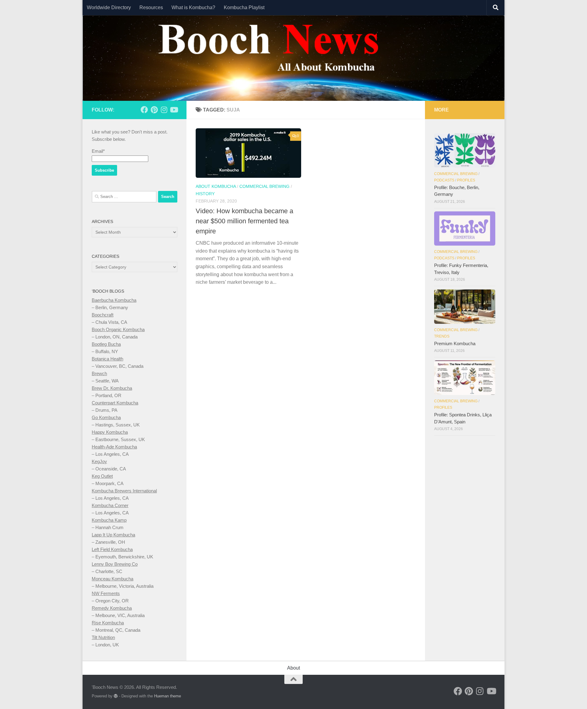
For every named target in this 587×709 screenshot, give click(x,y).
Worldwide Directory (109, 7)
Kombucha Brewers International (124, 490)
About (293, 668)
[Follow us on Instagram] (164, 109)
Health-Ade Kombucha (114, 446)
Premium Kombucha (454, 343)
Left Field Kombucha (112, 549)
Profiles (466, 180)
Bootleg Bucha (106, 344)
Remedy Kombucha (112, 608)
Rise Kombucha (108, 622)
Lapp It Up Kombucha (113, 534)
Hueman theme (167, 696)
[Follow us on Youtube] (173, 109)
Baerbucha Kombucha (114, 300)
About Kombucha (216, 186)
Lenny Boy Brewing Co (115, 564)
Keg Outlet (102, 476)
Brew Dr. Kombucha (112, 388)
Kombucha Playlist (244, 7)
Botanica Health (107, 358)
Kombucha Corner (110, 505)
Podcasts (444, 180)
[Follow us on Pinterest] (154, 109)
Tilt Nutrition (103, 637)
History (205, 193)
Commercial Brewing (264, 186)
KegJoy (99, 461)
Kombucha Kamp (109, 520)
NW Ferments (106, 593)
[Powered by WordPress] (116, 696)
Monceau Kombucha (112, 578)
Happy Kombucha (110, 432)
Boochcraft (102, 314)
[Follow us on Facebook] (144, 109)
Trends (441, 336)
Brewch (99, 373)
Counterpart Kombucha (115, 402)
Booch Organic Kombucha (118, 329)
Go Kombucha (106, 417)
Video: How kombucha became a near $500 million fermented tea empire (244, 221)
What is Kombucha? (193, 7)
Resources (151, 7)
